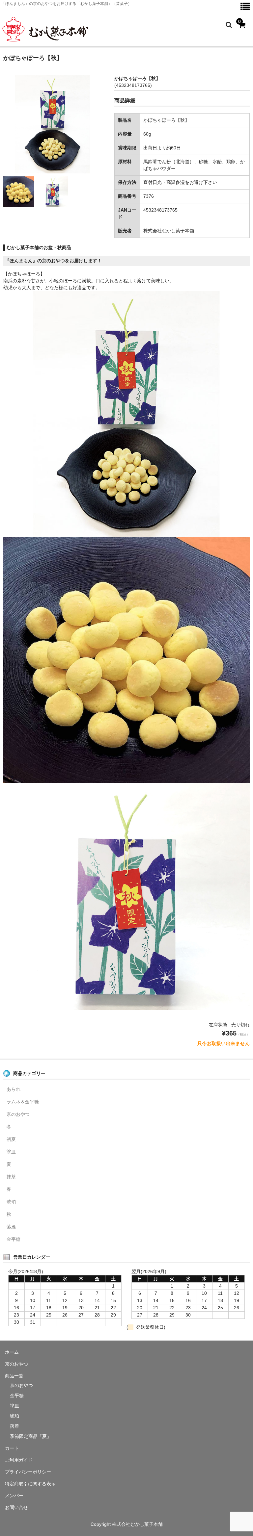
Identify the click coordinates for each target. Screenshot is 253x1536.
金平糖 (13, 1239)
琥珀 (11, 1201)
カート (12, 1448)
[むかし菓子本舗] (46, 40)
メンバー (14, 1495)
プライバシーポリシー (28, 1471)
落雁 (11, 1226)
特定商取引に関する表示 (30, 1483)
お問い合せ (16, 1507)
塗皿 (11, 1151)
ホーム (12, 1352)
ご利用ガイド (19, 1460)
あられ (13, 1089)
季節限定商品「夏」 (30, 1436)
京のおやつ (18, 1114)
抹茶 (11, 1176)
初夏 (11, 1139)
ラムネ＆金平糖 (23, 1101)
